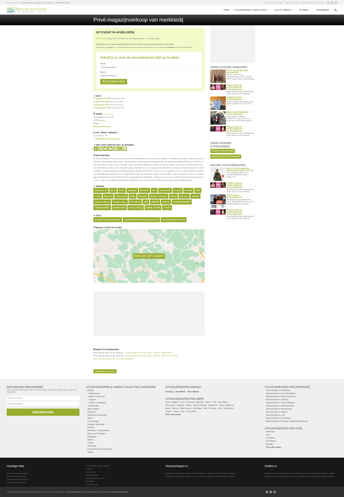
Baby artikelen (93, 409)
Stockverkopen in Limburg (277, 399)
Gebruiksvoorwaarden (95, 478)
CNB (146, 202)
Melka (132, 196)
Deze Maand (193, 391)
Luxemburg (202, 476)
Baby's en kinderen (97, 396)
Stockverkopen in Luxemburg (278, 418)
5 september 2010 (101, 105)
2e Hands (303, 10)
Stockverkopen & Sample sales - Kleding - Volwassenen (149, 353)
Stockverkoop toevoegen (273, 3)
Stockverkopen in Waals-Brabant (280, 406)
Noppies (180, 405)
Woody (188, 405)
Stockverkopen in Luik (275, 415)
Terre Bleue (135, 202)
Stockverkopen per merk (184, 398)
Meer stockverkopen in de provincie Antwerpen (113, 359)
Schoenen (91, 412)
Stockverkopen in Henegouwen (279, 409)
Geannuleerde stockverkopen (99, 449)
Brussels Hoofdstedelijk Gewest (221, 476)
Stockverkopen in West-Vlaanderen (281, 396)
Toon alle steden (273, 447)
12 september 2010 (102, 108)
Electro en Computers (96, 433)
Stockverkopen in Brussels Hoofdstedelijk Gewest (287, 421)
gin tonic (184, 196)
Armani (176, 411)
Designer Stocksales (96, 424)
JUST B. (166, 202)
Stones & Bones (102, 202)
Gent (268, 435)
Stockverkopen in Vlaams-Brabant (280, 402)
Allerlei (90, 418)
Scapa (221, 405)
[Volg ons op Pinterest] (336, 2)
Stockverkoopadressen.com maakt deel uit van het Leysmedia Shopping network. (97, 492)
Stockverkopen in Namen (276, 412)
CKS (154, 190)
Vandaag (169, 391)
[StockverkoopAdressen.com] (27, 10)
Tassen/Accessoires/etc (97, 415)
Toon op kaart (108, 114)
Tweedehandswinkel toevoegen (312, 3)
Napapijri (143, 196)
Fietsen (90, 443)
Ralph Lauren (101, 190)
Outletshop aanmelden (16, 476)
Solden (90, 452)
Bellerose (230, 405)
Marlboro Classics (158, 196)
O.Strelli (167, 208)
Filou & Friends (209, 408)
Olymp (173, 196)
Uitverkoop (91, 446)
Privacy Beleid (92, 475)
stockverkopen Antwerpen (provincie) (141, 220)
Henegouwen (178, 476)
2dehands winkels (62, 3)
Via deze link (101, 38)
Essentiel (144, 190)
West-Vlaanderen (198, 473)
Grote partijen (93, 421)
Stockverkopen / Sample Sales (251, 10)
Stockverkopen (27, 3)
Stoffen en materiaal (97, 402)
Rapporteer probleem (105, 371)
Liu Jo (182, 402)
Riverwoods (165, 190)
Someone (190, 402)
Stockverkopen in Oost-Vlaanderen (281, 393)
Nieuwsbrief (322, 10)
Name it (175, 408)
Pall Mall (188, 190)
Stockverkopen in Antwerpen (278, 390)
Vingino (168, 411)
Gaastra (177, 190)
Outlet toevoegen (291, 3)
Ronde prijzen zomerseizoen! (234, 98)
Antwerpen (270, 432)
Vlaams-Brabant (222, 473)
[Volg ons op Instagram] (332, 2)
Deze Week (180, 391)
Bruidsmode (94, 406)
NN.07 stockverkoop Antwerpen (237, 71)
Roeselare (270, 438)
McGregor (132, 190)
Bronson (108, 196)
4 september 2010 (101, 101)
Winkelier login (92, 484)
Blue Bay (200, 402)
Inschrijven (43, 412)
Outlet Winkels (283, 10)
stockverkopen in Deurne (173, 220)
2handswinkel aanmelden (17, 479)
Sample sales (40, 3)
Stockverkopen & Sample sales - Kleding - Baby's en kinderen (151, 356)
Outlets (50, 3)
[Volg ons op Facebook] (328, 2)
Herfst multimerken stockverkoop (237, 113)
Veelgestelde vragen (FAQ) (97, 466)
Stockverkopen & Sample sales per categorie (121, 387)
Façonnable (121, 196)
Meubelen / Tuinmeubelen (98, 430)
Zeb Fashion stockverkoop (234, 196)
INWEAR (155, 202)
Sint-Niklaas (271, 441)
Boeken (90, 440)
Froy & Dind (191, 411)
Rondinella (212, 405)
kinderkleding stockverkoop (108, 220)
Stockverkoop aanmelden (17, 473)
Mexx (113, 190)
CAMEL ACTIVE (153, 208)
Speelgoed (91, 436)
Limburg (210, 473)
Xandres (195, 196)
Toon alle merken (173, 414)
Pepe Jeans (228, 408)
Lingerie (92, 399)
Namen (189, 476)
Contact (89, 469)
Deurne (101, 120)
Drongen (269, 444)
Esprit (121, 190)
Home (226, 10)
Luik (194, 476)
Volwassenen (94, 393)
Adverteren (90, 472)
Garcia (98, 196)
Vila (182, 411)
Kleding (90, 390)
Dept (198, 190)
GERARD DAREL (102, 208)
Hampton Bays (119, 202)
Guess (208, 402)
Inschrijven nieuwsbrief (16, 482)
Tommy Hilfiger (135, 208)
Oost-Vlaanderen (183, 473)
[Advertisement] (149, 313)
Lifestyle (90, 427)
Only (220, 408)
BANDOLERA (119, 208)
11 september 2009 (101, 98)
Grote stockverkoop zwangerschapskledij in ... (240, 169)
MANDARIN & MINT (181, 202)
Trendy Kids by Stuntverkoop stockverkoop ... (235, 87)
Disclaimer (90, 481)
